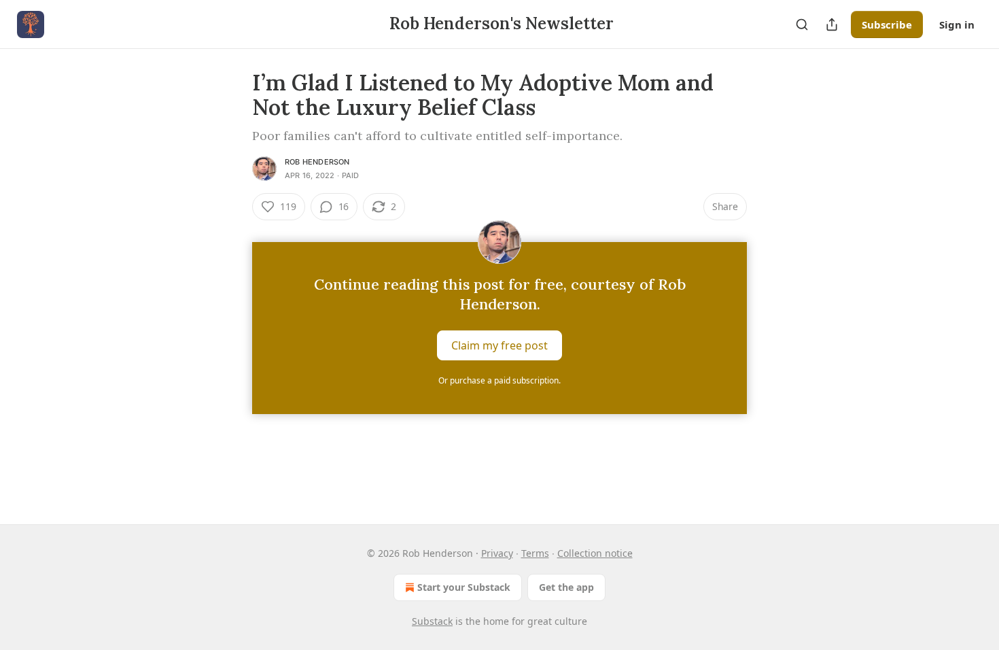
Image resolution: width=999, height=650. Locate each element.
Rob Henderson (317, 162)
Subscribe (887, 24)
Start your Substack (463, 587)
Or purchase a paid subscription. (499, 380)
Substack (432, 621)
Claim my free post (499, 345)
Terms (535, 553)
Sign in (957, 24)
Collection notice (595, 553)
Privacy (497, 553)
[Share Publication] (831, 24)
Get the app (566, 587)
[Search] (802, 24)
